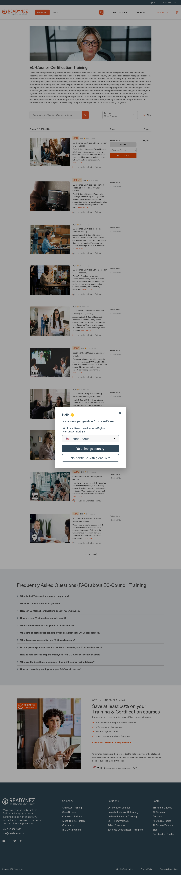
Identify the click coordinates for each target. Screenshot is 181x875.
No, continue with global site (90, 457)
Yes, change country (90, 448)
